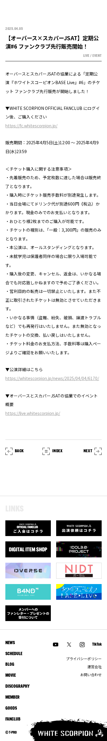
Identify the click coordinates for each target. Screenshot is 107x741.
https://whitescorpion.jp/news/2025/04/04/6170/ (52, 378)
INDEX (57, 451)
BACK (19, 451)
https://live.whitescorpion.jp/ (32, 413)
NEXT (88, 451)
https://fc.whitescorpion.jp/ (31, 126)
